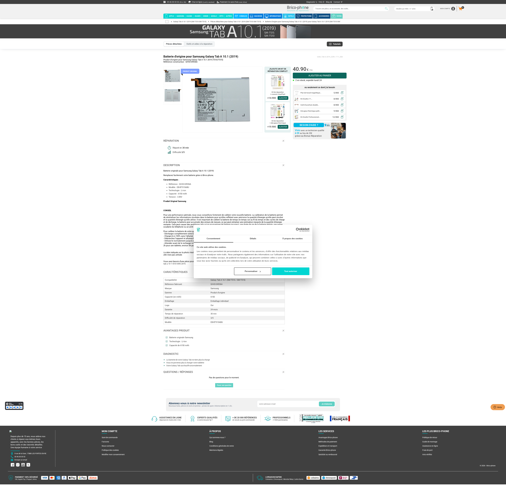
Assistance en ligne (430, 446)
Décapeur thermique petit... (310, 111)
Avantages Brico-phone (328, 437)
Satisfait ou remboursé (327, 454)
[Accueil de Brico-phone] (298, 9)
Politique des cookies (110, 450)
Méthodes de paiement (327, 442)
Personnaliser (251, 271)
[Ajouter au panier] (342, 92)
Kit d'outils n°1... (306, 99)
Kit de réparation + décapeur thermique (278, 122)
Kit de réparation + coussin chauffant (277, 93)
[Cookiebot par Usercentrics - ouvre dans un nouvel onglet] (297, 230)
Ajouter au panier (319, 75)
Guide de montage (429, 442)
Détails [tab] (253, 238)
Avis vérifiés (427, 454)
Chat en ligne (202, 2)
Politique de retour (429, 437)
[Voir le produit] (277, 82)
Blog (328, 2)
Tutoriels (337, 44)
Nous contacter (108, 446)
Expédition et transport (327, 446)
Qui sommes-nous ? (217, 437)
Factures (105, 442)
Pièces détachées (174, 44)
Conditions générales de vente (221, 446)
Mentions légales (216, 450)
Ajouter (283, 98)
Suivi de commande (110, 437)
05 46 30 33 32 (176, 2)
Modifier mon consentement (113, 454)
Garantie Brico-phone (327, 450)
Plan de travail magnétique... (310, 93)
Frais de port (427, 450)
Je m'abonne (327, 404)
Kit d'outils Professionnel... (310, 117)
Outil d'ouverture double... (309, 105)
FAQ (320, 2)
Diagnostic (310, 2)
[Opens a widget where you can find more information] (497, 407)
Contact (337, 2)
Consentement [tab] (213, 238)
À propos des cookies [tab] (292, 238)
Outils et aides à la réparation (199, 44)
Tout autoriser (290, 271)
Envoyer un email (20, 460)
